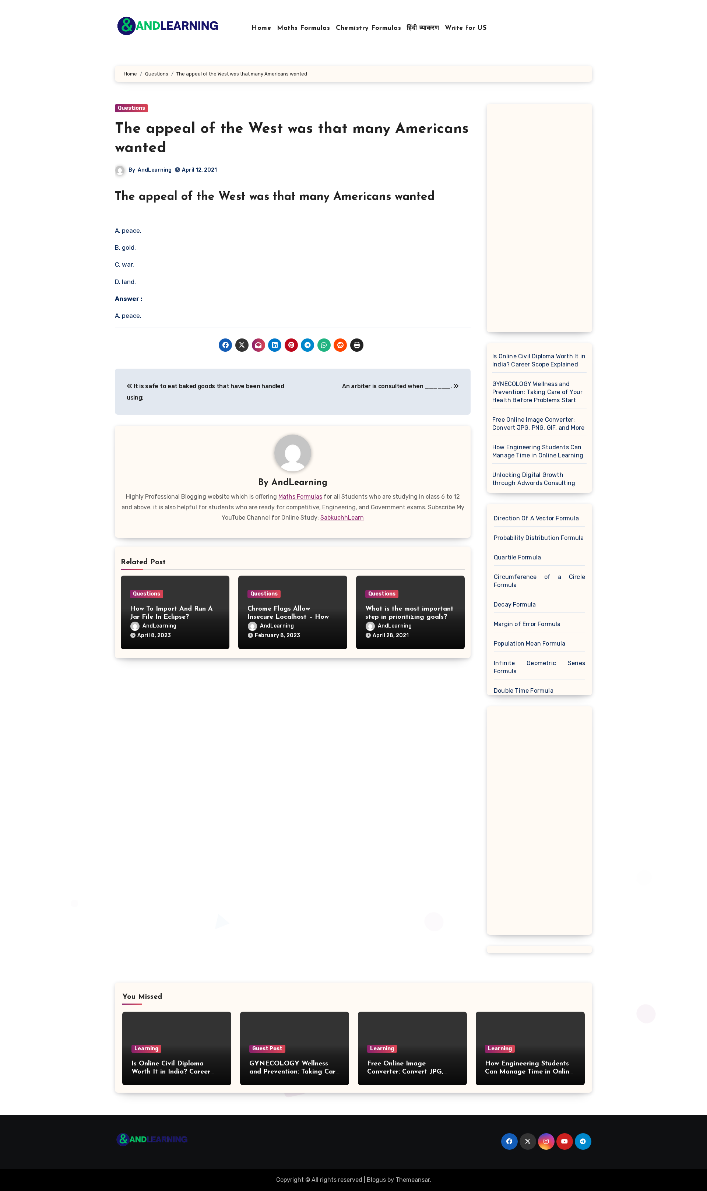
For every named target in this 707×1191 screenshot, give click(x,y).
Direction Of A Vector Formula (536, 518)
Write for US (465, 28)
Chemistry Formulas (368, 28)
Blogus (376, 1179)
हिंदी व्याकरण (423, 28)
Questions (131, 108)
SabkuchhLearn (342, 517)
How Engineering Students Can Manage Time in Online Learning (537, 451)
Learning (146, 1049)
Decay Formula (515, 604)
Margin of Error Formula (527, 624)
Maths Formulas (303, 28)
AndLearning (155, 170)
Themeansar (412, 1179)
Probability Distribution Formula (539, 537)
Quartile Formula (517, 557)
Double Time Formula (523, 690)
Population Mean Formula (530, 643)
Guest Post (267, 1049)
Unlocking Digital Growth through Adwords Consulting (533, 478)
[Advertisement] (540, 219)
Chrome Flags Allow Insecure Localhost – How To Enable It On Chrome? (288, 617)
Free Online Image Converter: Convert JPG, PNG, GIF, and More (538, 423)
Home (261, 28)
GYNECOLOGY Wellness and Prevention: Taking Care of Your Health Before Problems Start (537, 392)
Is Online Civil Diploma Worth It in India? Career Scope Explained (538, 360)
